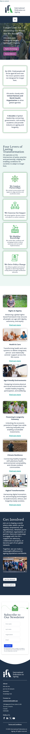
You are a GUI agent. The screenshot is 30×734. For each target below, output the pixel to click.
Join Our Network (10, 579)
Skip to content (4, 1)
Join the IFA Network (8, 689)
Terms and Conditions (15, 724)
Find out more (15, 325)
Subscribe (8, 646)
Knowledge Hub (7, 694)
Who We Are (6, 686)
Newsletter (6, 691)
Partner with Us (9, 585)
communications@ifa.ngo (10, 700)
